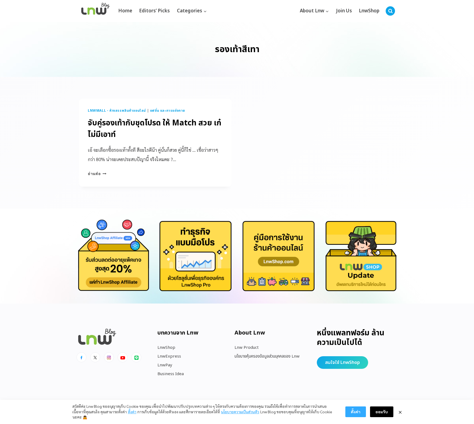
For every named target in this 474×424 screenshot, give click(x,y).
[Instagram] (109, 357)
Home (125, 11)
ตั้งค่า (132, 411)
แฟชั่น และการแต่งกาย (167, 110)
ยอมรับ (382, 411)
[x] (95, 357)
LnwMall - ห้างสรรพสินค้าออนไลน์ (117, 110)
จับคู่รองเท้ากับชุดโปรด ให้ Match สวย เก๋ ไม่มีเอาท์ (154, 129)
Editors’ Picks (154, 11)
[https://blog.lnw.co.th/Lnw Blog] (95, 11)
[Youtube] (123, 357)
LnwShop (369, 11)
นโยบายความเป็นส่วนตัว (240, 411)
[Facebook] (81, 357)
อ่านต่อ (97, 173)
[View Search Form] (390, 11)
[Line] (136, 357)
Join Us (344, 11)
